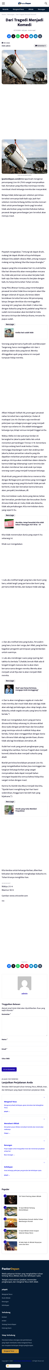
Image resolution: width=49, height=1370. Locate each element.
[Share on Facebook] (9, 36)
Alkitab (30, 9)
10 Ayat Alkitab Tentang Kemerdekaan (27, 1209)
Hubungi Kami (6, 1328)
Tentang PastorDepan (9, 1324)
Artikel (4, 1320)
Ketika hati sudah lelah (24, 332)
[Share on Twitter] (13, 36)
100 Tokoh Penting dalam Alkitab (30, 1196)
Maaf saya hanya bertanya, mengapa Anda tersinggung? (26, 689)
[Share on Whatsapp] (18, 36)
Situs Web (6, 1059)
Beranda (5, 9)
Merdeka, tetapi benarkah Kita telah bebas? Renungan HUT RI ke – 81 (29, 523)
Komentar (6, 1014)
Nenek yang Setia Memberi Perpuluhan (26, 810)
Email (4, 1049)
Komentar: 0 (41, 45)
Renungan (41, 9)
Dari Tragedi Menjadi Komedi (24, 22)
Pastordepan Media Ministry (22, 1361)
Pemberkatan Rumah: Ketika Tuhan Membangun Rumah (31, 1220)
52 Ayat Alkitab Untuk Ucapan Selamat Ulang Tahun (29, 1231)
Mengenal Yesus (18, 9)
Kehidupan (5, 1305)
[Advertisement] (24, 112)
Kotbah (4, 1317)
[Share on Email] (22, 36)
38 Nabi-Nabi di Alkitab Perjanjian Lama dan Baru (30, 1243)
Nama (5, 1040)
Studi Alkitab (6, 1298)
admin (25, 993)
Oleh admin (6, 45)
